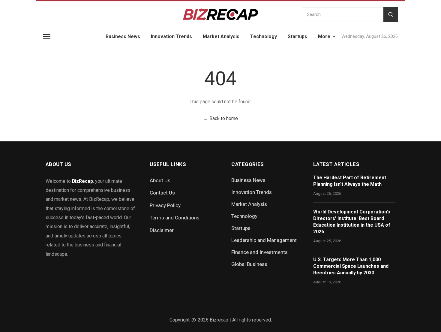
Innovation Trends (171, 36)
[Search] (390, 14)
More (324, 36)
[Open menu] (46, 36)
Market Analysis (221, 36)
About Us (160, 180)
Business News (123, 36)
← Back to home (220, 118)
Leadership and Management (264, 240)
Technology (263, 36)
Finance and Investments (259, 252)
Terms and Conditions (175, 218)
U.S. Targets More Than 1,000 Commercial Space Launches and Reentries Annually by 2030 (350, 266)
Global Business (249, 264)
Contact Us (162, 193)
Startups (297, 36)
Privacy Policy (165, 205)
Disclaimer (162, 230)
